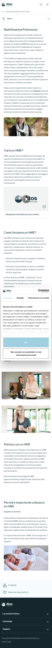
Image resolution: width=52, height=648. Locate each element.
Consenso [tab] (7, 298)
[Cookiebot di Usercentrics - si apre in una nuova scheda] (38, 291)
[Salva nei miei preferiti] (44, 207)
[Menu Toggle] (47, 5)
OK (25, 342)
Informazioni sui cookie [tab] (38, 298)
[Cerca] (41, 5)
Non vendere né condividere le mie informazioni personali (26, 353)
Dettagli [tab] (20, 298)
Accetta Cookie (6, 642)
